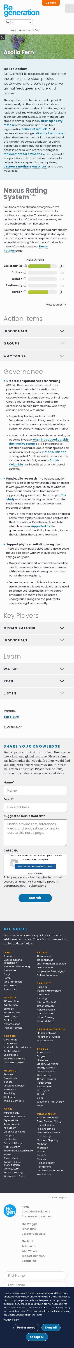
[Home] (22, 11)
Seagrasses (11, 1055)
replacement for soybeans (23, 154)
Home (13, 30)
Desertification (45, 1125)
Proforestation (12, 1024)
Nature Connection (48, 975)
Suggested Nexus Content (24, 816)
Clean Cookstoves (14, 1131)
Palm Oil (42, 1155)
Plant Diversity (12, 1147)
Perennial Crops (13, 1143)
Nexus (22, 30)
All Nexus (15, 929)
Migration (42, 1147)
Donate (51, 3)
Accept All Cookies (35, 873)
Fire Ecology (11, 1016)
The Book (28, 1241)
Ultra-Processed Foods (50, 1170)
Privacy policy (11, 1319)
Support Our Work (33, 1256)
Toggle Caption (2, 37)
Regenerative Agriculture (18, 1150)
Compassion (44, 956)
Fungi (7, 974)
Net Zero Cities (45, 1013)
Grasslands (10, 1078)
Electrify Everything (48, 1064)
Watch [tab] (11, 669)
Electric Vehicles (46, 1033)
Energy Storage (46, 1067)
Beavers (8, 1074)
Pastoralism (10, 985)
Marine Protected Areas (17, 1047)
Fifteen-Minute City (48, 1002)
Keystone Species (14, 1085)
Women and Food (14, 1176)
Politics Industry (46, 1163)
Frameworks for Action (37, 1216)
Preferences (26, 1327)
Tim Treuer (11, 716)
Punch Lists (29, 1229)
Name (8, 782)
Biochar (8, 956)
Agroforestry (11, 1005)
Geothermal (44, 1075)
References (29, 1246)
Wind (40, 1105)
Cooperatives (45, 960)
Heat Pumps (44, 1083)
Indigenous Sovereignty (51, 971)
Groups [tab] (12, 343)
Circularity (43, 994)
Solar (40, 1098)
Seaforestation (12, 1051)
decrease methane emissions (25, 166)
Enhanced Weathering (17, 966)
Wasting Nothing (13, 1172)
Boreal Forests (12, 1012)
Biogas (41, 1056)
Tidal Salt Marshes (14, 1062)
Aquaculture (11, 1120)
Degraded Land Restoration (13, 961)
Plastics (41, 1159)
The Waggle (29, 1224)
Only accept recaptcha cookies (35, 866)
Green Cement (45, 1006)
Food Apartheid (46, 1129)
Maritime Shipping (47, 1140)
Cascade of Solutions (36, 1211)
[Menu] (69, 8)
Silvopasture (11, 1158)
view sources (54, 304)
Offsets (41, 1151)
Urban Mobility (45, 1021)
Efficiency (42, 1060)
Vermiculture (11, 1168)
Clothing (42, 998)
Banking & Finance (47, 1117)
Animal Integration (14, 1116)
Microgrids (43, 1090)
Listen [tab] (10, 693)
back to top (58, 1197)
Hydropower (44, 1086)
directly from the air (50, 133)
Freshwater (10, 970)
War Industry (44, 1174)
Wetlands (9, 1097)
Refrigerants (44, 1166)
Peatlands (9, 1020)
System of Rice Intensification (12, 1163)
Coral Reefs (10, 1039)
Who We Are (30, 1251)
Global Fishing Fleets (49, 1132)
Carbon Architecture (49, 990)
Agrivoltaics (44, 1052)
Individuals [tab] (15, 331)
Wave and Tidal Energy (50, 1101)
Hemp (7, 978)
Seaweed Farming (14, 1058)
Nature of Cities (46, 1009)
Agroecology (11, 1112)
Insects (8, 1082)
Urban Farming (45, 1017)
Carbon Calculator (34, 1234)
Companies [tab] (15, 355)
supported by (40, 526)
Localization (10, 1139)
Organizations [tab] (19, 628)
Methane (42, 1144)
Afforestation (11, 1001)
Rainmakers (11, 989)
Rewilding (9, 1093)
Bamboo (9, 1009)
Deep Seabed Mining (49, 1121)
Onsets (41, 1094)
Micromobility (45, 1040)
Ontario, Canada (54, 452)
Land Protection (13, 981)
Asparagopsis (12, 1124)
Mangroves (10, 1043)
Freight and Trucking (49, 1036)
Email (8, 799)
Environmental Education (51, 963)
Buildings (42, 987)
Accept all (37, 1337)
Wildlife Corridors (14, 1101)
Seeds (7, 1154)
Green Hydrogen (47, 1079)
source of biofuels (34, 129)
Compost (9, 1135)
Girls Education (45, 967)
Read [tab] (8, 681)
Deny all (51, 1327)
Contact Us (29, 1261)
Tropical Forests (13, 1027)
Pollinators (10, 1089)
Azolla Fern (10, 1128)
